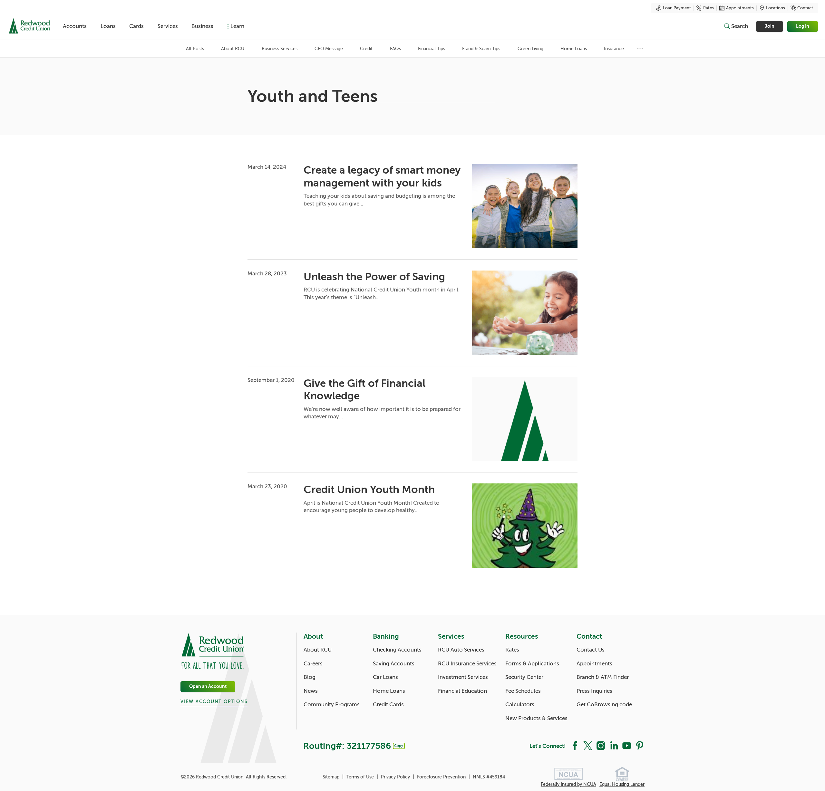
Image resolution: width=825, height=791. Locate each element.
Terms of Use (360, 777)
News (311, 691)
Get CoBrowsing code (604, 704)
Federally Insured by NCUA (568, 784)
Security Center (524, 677)
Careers (313, 664)
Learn (237, 26)
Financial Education (462, 691)
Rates (708, 8)
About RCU (232, 48)
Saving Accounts (393, 664)
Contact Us (591, 650)
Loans (108, 26)
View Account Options (214, 701)
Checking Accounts (397, 650)
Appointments (740, 8)
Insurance (614, 48)
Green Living (530, 48)
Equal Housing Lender (622, 784)
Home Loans (573, 48)
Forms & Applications (532, 664)
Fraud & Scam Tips (481, 48)
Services (168, 26)
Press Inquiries (594, 691)
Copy (398, 746)
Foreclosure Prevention (442, 777)
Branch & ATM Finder (603, 677)
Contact (805, 8)
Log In (803, 26)
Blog (309, 677)
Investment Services (463, 677)
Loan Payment (677, 8)
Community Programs (332, 704)
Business (202, 26)
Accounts (75, 26)
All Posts (195, 48)
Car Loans (385, 677)
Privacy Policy (396, 777)
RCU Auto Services (461, 650)
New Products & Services (536, 718)
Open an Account (208, 686)
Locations (775, 8)
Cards (136, 26)
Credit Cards (388, 704)
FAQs (395, 48)
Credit (366, 48)
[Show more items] (640, 48)
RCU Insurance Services (467, 664)
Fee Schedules (523, 691)
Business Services (279, 48)
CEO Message (329, 48)
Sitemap (332, 777)
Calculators (519, 704)
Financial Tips (431, 48)
